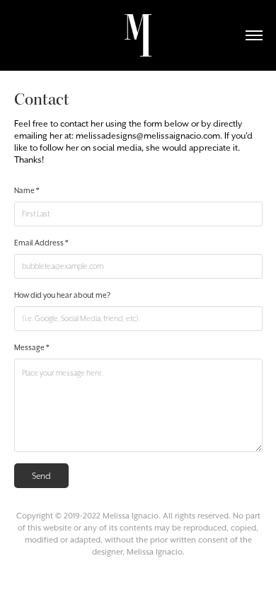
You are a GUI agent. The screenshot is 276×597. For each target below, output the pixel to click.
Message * (32, 347)
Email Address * (41, 243)
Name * (27, 190)
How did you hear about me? (62, 295)
